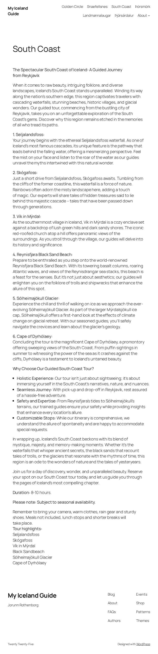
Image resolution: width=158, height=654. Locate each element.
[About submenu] (149, 15)
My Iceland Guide (18, 11)
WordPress (143, 644)
